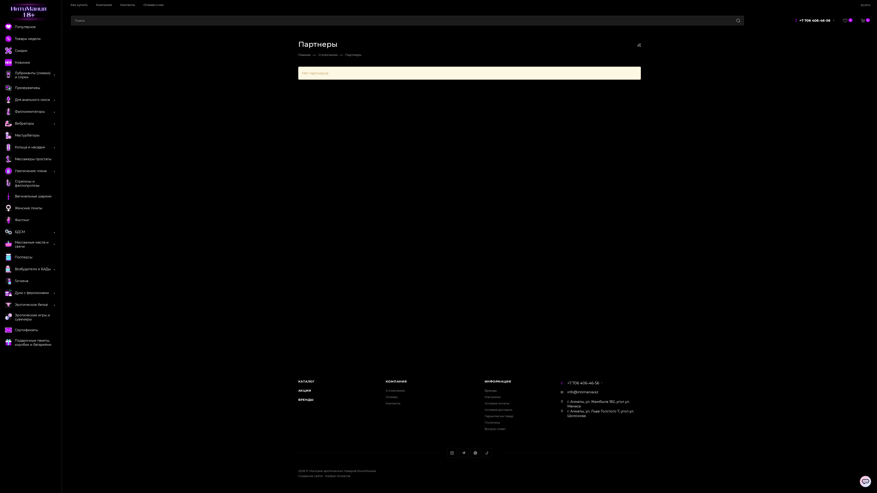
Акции (304, 390)
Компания (396, 381)
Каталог (306, 381)
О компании (395, 390)
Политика (492, 422)
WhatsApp (475, 453)
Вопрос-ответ (495, 429)
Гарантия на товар (499, 416)
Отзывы (392, 397)
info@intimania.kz (582, 392)
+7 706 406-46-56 (814, 20)
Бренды (306, 399)
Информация (498, 381)
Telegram (464, 453)
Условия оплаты (497, 403)
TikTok (487, 453)
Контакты (393, 403)
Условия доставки (498, 410)
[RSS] (639, 45)
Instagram (452, 453)
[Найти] (738, 20)
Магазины (493, 397)
